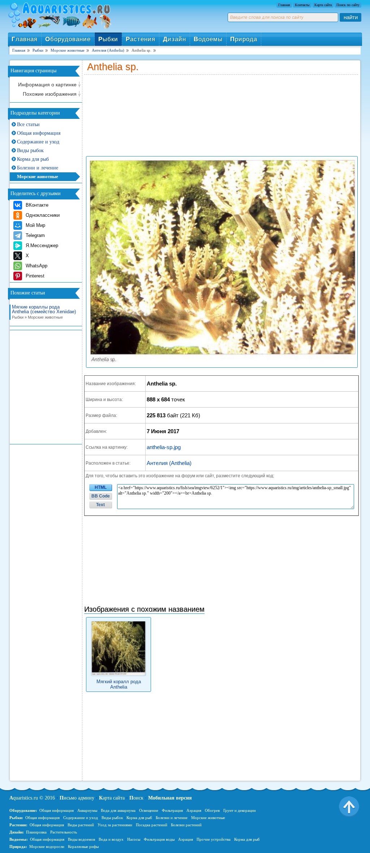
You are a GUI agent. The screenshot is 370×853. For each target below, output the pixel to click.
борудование (68, 39)
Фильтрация (172, 810)
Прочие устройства (214, 839)
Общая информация (38, 133)
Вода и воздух (111, 839)
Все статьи (28, 124)
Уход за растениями (115, 825)
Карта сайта (323, 5)
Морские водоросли (46, 846)
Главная (284, 5)
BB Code (100, 496)
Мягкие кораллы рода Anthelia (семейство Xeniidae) (44, 312)
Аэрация (193, 810)
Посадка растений (151, 825)
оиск (136, 798)
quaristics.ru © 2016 (32, 798)
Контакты (302, 5)
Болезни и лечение (37, 168)
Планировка (36, 832)
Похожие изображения (50, 94)
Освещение (148, 810)
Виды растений (81, 825)
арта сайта (112, 798)
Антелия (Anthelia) (169, 463)
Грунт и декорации (239, 810)
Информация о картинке (47, 84)
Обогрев (212, 810)
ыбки (108, 39)
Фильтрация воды (159, 839)
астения (140, 39)
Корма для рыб (33, 159)
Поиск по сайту (348, 5)
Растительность (63, 832)
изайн (174, 39)
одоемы (208, 39)
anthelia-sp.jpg (164, 447)
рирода (243, 39)
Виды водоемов (81, 839)
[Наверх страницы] (349, 806)
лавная (25, 39)
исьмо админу (77, 798)
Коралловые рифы (83, 846)
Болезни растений (186, 825)
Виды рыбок (30, 150)
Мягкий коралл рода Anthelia (118, 684)
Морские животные (37, 176)
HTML (101, 487)
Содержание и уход (38, 142)
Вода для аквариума (118, 810)
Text (100, 504)
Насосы (133, 839)
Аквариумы (87, 810)
